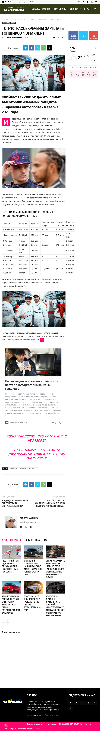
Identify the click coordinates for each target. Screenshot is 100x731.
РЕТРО (86, 9)
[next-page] (7, 621)
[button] (95, 9)
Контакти (88, 724)
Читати (83, 32)
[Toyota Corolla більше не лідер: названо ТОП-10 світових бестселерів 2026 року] (33, 587)
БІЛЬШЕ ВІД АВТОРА (36, 540)
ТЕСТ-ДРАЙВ (60, 9)
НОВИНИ (46, 9)
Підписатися (94, 32)
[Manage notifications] (6, 725)
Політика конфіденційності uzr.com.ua (41, 724)
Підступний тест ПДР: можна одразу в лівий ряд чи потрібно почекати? (10, 566)
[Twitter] (92, 2)
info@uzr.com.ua (50, 715)
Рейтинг (23, 469)
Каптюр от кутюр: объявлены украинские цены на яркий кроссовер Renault (50, 503)
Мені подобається (74, 33)
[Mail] (79, 2)
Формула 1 (33, 469)
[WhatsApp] (43, 47)
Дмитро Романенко (15, 37)
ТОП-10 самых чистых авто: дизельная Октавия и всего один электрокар (36, 454)
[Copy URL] (49, 47)
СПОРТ (14, 19)
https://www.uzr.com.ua (28, 522)
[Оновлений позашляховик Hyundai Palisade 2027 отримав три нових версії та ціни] (33, 552)
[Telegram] (88, 2)
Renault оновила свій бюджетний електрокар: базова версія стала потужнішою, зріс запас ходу (11, 604)
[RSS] (83, 2)
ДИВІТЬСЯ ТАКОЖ (11, 540)
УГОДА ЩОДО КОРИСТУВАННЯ (70, 724)
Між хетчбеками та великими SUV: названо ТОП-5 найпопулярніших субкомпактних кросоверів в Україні (55, 569)
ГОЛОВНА (35, 9)
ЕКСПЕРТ (74, 9)
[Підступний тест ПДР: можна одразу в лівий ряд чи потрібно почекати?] (11, 552)
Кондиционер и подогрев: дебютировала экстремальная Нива (15, 503)
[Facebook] (75, 2)
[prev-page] (3, 621)
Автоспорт (13, 469)
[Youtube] (96, 2)
